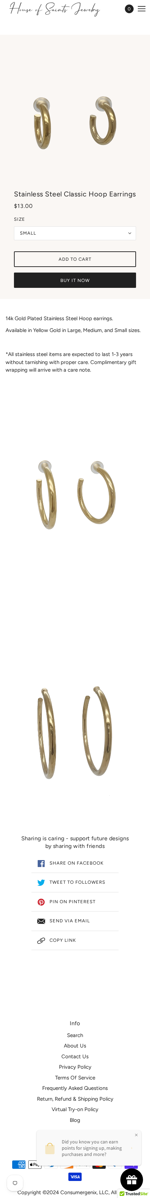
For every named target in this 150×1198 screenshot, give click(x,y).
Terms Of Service (75, 1078)
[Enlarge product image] (75, 113)
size (19, 219)
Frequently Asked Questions (75, 1088)
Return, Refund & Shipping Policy (75, 1099)
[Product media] (75, 504)
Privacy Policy (75, 1067)
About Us (75, 1046)
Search (75, 1035)
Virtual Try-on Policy (75, 1109)
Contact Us (75, 1056)
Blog (75, 1120)
